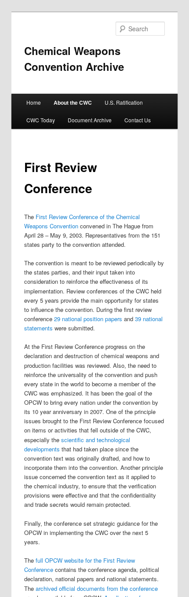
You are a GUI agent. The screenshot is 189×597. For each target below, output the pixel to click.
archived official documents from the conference (97, 588)
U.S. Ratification (124, 102)
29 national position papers (88, 319)
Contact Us (137, 120)
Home (33, 102)
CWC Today (40, 120)
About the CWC (73, 102)
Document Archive (90, 120)
